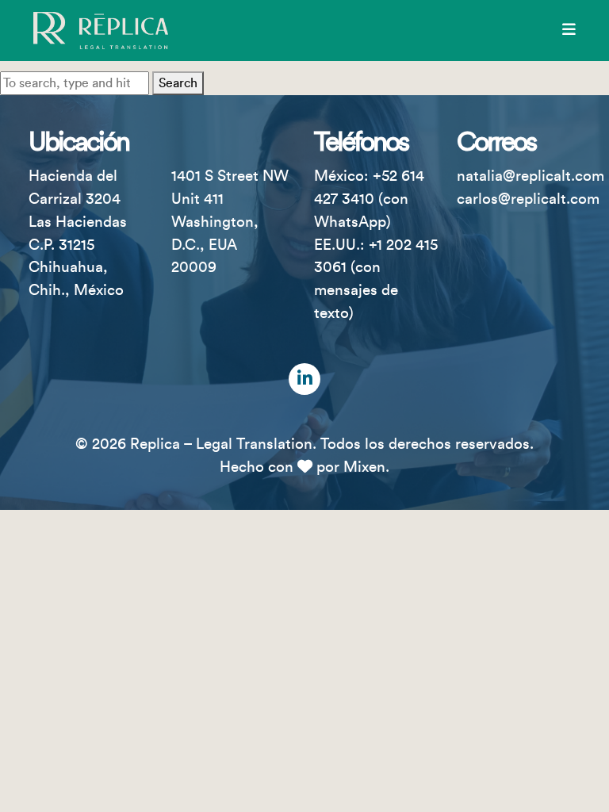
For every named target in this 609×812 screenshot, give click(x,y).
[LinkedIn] (304, 379)
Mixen (364, 467)
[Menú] (569, 30)
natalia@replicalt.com (530, 176)
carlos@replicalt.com (528, 199)
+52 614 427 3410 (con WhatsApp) (369, 199)
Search (178, 83)
